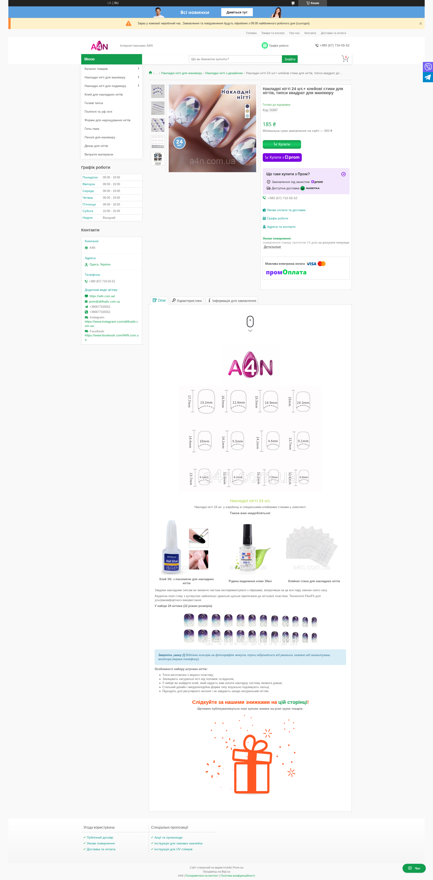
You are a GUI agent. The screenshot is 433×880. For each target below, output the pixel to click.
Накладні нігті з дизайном (224, 73)
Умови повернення (101, 843)
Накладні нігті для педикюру (105, 86)
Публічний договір (100, 837)
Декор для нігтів (96, 146)
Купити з (277, 157)
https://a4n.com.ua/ (102, 296)
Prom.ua (238, 867)
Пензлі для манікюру (100, 137)
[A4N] (99, 45)
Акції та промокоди (168, 837)
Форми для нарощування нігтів (107, 120)
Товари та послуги (273, 33)
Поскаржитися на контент (202, 875)
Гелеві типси (94, 103)
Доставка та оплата (333, 33)
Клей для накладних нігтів (104, 94)
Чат (417, 868)
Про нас (294, 33)
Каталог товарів (96, 69)
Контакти (310, 33)
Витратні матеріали (99, 154)
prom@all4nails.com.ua (104, 301)
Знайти (289, 59)
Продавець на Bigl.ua (216, 871)
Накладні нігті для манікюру (181, 73)
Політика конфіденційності (238, 875)
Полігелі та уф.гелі (98, 111)
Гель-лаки (92, 128)
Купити (284, 144)
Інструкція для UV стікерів (173, 849)
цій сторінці (292, 702)
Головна (251, 33)
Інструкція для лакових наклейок (178, 843)
